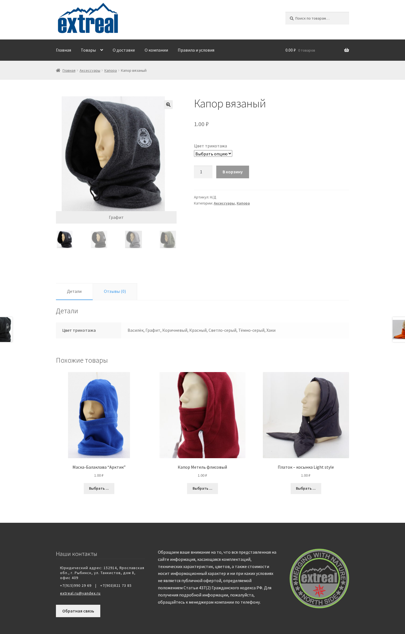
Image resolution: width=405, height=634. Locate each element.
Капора (110, 70)
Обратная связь (78, 611)
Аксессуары (90, 70)
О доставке (124, 50)
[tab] (74, 291)
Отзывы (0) (115, 291)
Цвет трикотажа (210, 145)
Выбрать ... (99, 488)
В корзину (233, 171)
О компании (156, 50)
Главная (63, 50)
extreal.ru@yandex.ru (80, 593)
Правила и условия (196, 50)
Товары (88, 50)
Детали (74, 291)
